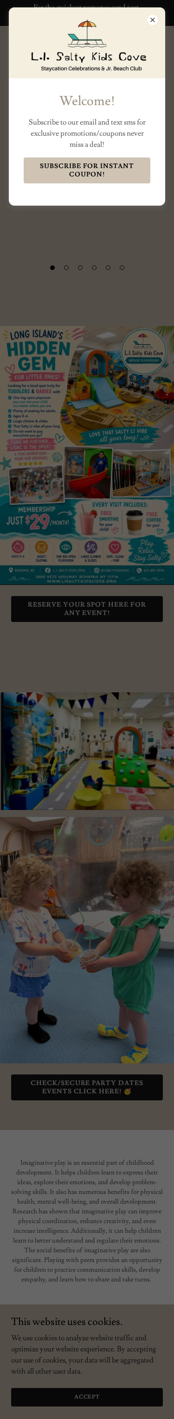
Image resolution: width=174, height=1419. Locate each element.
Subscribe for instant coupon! (87, 170)
